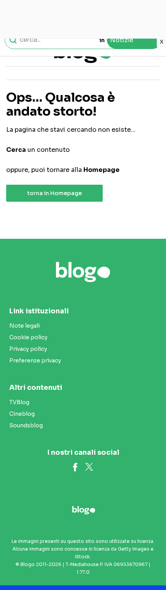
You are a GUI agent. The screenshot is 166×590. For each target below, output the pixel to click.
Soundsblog (26, 425)
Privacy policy (28, 348)
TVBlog (19, 402)
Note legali (24, 325)
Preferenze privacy (35, 360)
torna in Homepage (54, 193)
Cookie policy (28, 337)
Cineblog (22, 413)
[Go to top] (150, 564)
